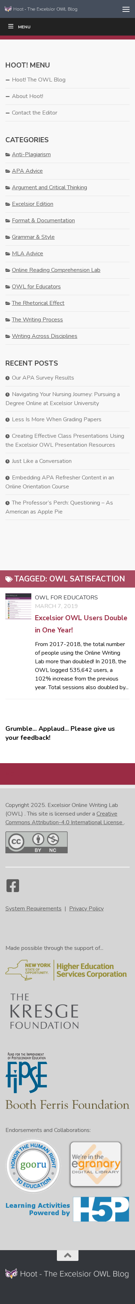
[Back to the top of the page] (67, 1255)
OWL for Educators (66, 598)
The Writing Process (37, 320)
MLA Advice (27, 253)
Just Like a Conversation (42, 461)
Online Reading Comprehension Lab (56, 270)
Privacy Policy (86, 909)
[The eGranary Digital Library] (95, 1188)
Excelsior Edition (32, 204)
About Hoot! (27, 96)
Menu (24, 27)
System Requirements (33, 909)
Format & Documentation (43, 220)
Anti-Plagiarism (31, 154)
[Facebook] (12, 889)
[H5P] (67, 1221)
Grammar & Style (33, 237)
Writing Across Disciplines (44, 336)
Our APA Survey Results (43, 378)
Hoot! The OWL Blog (39, 80)
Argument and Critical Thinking (49, 187)
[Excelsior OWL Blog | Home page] (53, 9)
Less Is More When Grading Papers (57, 419)
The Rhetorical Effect (38, 303)
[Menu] (126, 9)
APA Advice (27, 171)
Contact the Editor (34, 113)
